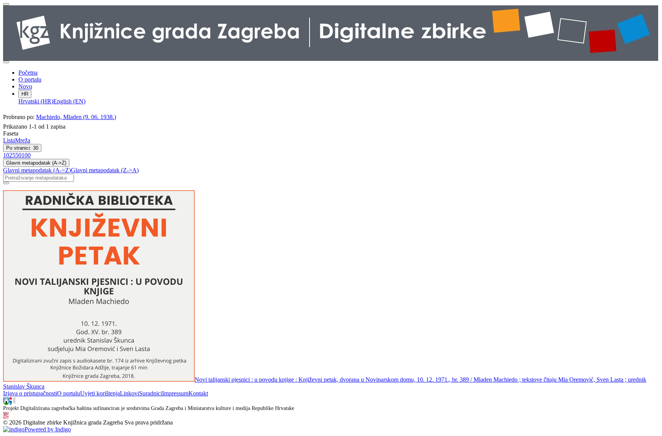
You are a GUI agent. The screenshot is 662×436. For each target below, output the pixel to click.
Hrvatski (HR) (35, 101)
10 (6, 155)
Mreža (22, 140)
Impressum (175, 393)
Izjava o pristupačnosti (30, 393)
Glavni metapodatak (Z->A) (105, 170)
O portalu (29, 79)
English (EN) (69, 101)
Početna (28, 72)
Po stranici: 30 (22, 148)
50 (18, 155)
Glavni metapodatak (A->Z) (36, 163)
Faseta (10, 133)
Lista (9, 140)
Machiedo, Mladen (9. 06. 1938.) (76, 117)
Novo (25, 86)
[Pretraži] (6, 183)
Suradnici (150, 393)
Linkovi (129, 393)
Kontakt (198, 393)
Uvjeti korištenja (100, 393)
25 (12, 155)
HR (24, 94)
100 (26, 155)
